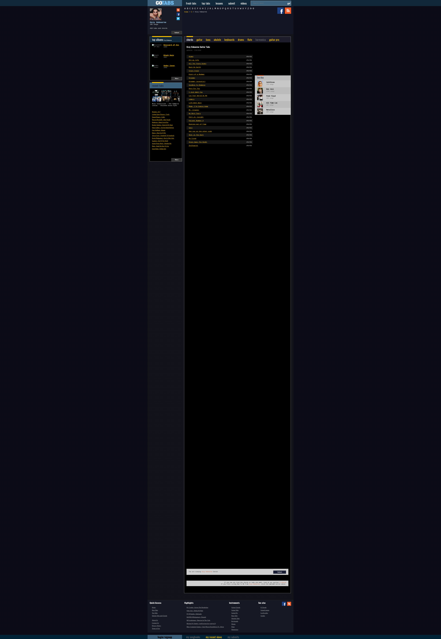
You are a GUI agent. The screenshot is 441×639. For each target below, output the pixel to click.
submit (231, 3)
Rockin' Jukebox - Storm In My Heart (162, 125)
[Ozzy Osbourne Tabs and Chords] (155, 13)
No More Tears (220, 113)
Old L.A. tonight (220, 117)
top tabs (206, 3)
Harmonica (234, 629)
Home (186, 12)
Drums (233, 624)
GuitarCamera (265, 610)
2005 (169, 66)
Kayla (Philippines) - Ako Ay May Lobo (163, 138)
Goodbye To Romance (220, 85)
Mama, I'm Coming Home (220, 106)
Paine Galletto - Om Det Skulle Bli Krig (163, 127)
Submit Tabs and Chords (159, 616)
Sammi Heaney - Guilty (158, 117)
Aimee (220, 56)
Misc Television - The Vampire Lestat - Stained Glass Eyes (165, 104)
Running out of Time (220, 124)
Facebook (280, 10)
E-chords (283, 582)
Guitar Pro (234, 613)
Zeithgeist (220, 146)
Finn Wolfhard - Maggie (158, 130)
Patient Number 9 (220, 121)
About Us (155, 620)
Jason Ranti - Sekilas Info (159, 149)
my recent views (214, 637)
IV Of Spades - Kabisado (194, 614)
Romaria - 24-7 (156, 112)
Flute (233, 627)
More (176, 78)
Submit (176, 32)
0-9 (252, 8)
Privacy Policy (156, 626)
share (173, 14)
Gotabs (263, 616)
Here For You (220, 89)
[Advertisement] (238, 23)
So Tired (220, 138)
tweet (173, 18)
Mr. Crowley (220, 110)
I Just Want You (220, 92)
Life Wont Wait (220, 103)
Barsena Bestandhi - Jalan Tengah (161, 120)
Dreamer (220, 78)
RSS (288, 10)
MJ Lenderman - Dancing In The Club (198, 620)
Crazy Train (220, 71)
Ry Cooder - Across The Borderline (197, 607)
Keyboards (234, 621)
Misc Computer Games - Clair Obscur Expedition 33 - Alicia (205, 627)
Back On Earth (220, 67)
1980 (171, 46)
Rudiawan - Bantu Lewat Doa (160, 122)
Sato (220, 128)
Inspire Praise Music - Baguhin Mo (161, 143)
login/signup (165, 637)
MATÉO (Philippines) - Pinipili (196, 617)
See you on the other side (220, 131)
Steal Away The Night (220, 142)
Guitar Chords (235, 607)
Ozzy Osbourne (207, 572)
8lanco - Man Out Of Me (159, 133)
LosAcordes (264, 613)
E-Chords (263, 607)
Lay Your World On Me (220, 96)
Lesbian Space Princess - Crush (160, 114)
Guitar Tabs (235, 610)
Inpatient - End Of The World (160, 141)
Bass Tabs (234, 616)
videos (244, 3)
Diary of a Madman (220, 74)
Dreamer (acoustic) (220, 81)
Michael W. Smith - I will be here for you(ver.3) (201, 623)
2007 (169, 56)
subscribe (173, 9)
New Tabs (155, 610)
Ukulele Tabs (235, 618)
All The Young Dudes (220, 64)
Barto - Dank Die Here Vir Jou (160, 146)
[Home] (165, 3)
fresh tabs (191, 3)
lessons (219, 3)
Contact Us (155, 623)
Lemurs (220, 99)
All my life (220, 60)
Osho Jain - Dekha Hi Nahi (195, 611)
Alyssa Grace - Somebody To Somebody (163, 135)
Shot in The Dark (220, 135)
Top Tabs (155, 613)
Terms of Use (156, 628)
